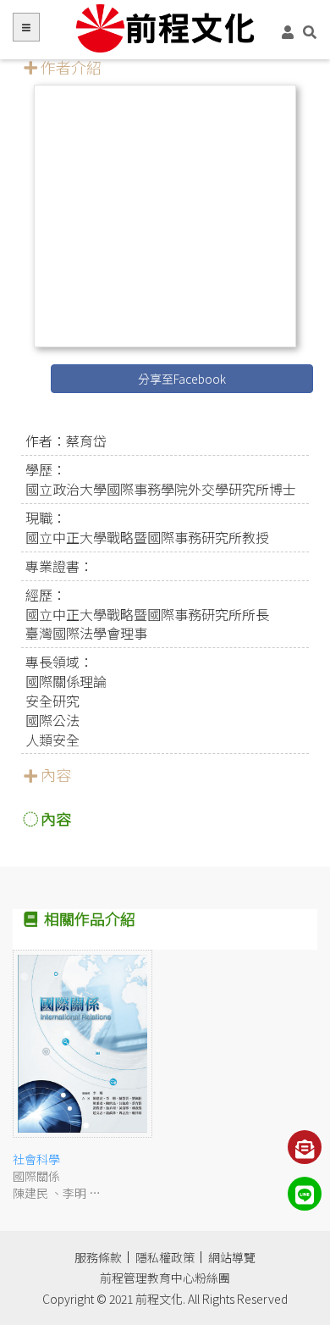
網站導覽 (232, 1257)
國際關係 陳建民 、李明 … (57, 1175)
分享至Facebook (182, 378)
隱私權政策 (165, 1257)
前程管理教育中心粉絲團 (165, 1277)
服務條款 (98, 1257)
